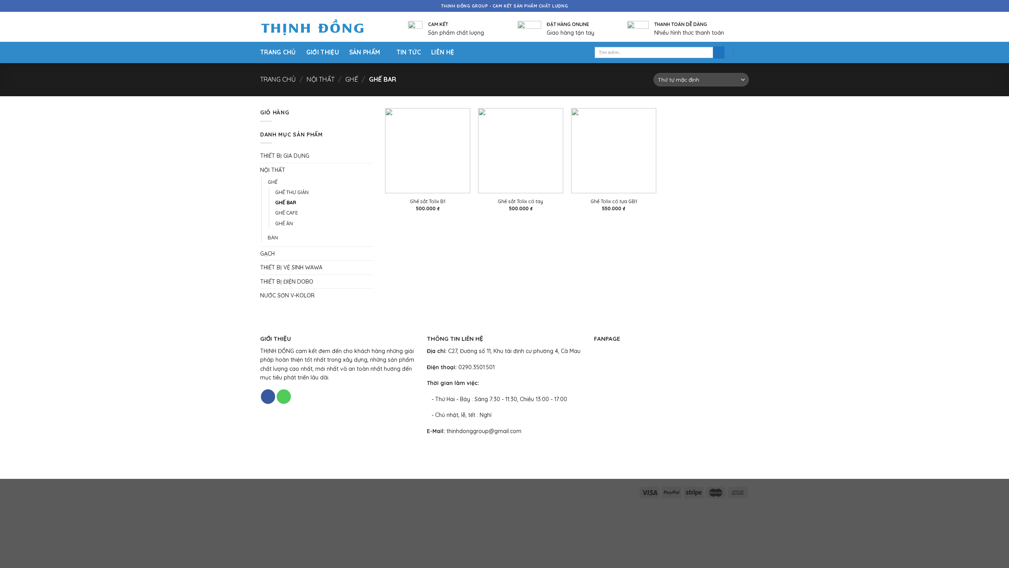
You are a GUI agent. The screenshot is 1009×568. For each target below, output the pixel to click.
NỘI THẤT (321, 79)
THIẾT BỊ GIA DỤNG (284, 155)
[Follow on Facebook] (268, 396)
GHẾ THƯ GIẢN (292, 192)
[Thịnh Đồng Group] (322, 27)
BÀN (273, 237)
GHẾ (351, 79)
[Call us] (284, 396)
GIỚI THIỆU (322, 52)
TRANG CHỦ (278, 52)
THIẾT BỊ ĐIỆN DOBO (286, 281)
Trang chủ (278, 79)
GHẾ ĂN (284, 223)
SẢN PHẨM (364, 52)
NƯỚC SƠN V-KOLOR (287, 295)
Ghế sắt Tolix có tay (520, 201)
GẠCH (267, 253)
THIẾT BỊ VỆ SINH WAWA (291, 267)
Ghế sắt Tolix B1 (427, 201)
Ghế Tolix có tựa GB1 (613, 201)
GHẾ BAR (285, 202)
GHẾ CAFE (286, 212)
